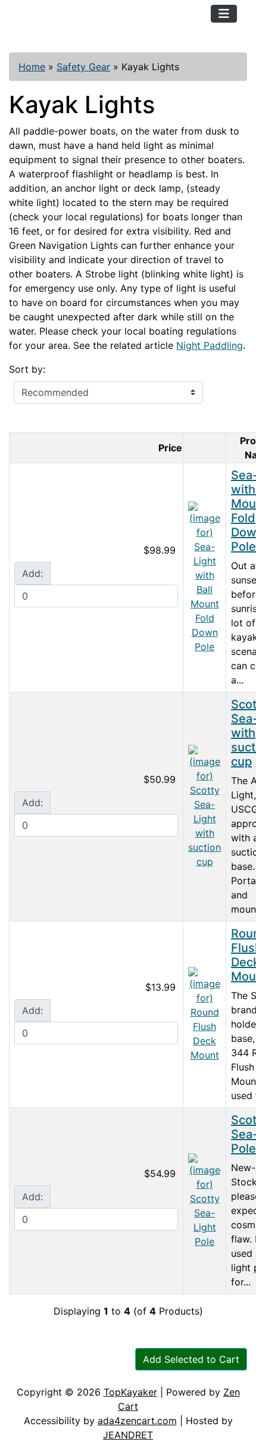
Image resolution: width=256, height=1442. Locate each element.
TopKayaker (130, 1392)
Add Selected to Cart (191, 1359)
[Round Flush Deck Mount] (204, 1013)
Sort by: (27, 369)
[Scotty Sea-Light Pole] (204, 1200)
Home (31, 67)
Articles (36, 1373)
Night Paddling (209, 345)
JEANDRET (128, 1435)
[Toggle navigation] (224, 14)
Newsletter (171, 1373)
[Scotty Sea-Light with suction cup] (204, 805)
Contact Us (100, 1373)
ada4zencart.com (137, 1421)
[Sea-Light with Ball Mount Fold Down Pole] (204, 576)
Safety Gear (83, 67)
